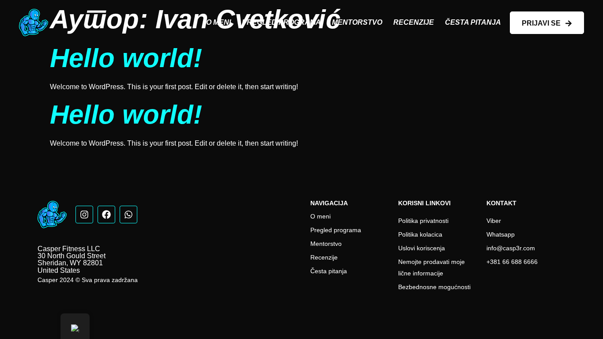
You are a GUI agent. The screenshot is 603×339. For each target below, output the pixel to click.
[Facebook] (106, 214)
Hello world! (126, 58)
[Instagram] (84, 214)
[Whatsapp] (128, 214)
